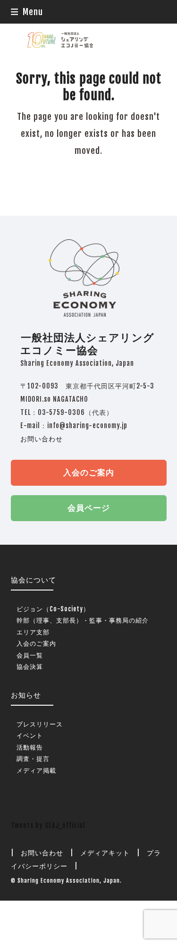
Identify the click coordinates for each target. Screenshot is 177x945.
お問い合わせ (41, 439)
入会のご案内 (88, 472)
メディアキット (105, 853)
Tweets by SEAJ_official (48, 825)
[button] (27, 12)
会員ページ (88, 508)
